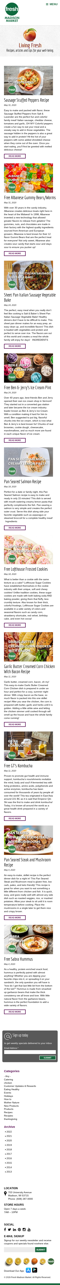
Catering (8, 1079)
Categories (12, 1071)
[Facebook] (5, 1229)
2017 (9, 1153)
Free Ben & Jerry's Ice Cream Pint (27, 387)
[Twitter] (10, 1229)
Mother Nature (11, 1102)
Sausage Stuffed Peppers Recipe (26, 100)
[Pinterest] (20, 1229)
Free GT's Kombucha (18, 765)
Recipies (8, 1115)
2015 (9, 1163)
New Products (11, 1105)
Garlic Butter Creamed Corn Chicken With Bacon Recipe (29, 669)
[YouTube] (29, 1229)
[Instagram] (24, 1229)
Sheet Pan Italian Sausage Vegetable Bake (30, 297)
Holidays (8, 1096)
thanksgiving (10, 1119)
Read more (15, 156)
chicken (8, 1083)
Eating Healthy (11, 1089)
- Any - (7, 1076)
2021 (9, 1136)
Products (8, 1109)
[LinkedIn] (15, 1229)
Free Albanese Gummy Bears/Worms (30, 197)
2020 (9, 1140)
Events (7, 1092)
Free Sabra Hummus (18, 959)
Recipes (8, 1112)
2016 (9, 1158)
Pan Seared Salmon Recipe (22, 481)
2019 (9, 1145)
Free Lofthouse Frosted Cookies (26, 569)
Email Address (11, 1048)
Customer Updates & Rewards (20, 1086)
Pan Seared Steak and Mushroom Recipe (27, 862)
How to (7, 1099)
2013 (9, 1171)
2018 (9, 1149)
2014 (9, 1167)
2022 (9, 1131)
